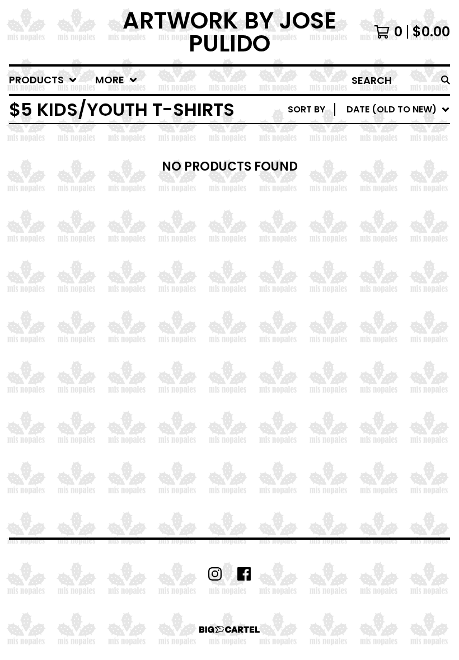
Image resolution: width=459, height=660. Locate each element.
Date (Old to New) (369, 245)
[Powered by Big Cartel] (229, 629)
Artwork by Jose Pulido (229, 32)
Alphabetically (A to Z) (381, 192)
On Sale (342, 156)
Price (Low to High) (372, 263)
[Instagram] (215, 574)
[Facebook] (244, 574)
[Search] (446, 80)
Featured (346, 138)
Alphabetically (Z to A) (381, 210)
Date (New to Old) (369, 227)
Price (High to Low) (372, 281)
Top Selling (351, 174)
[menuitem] (43, 80)
